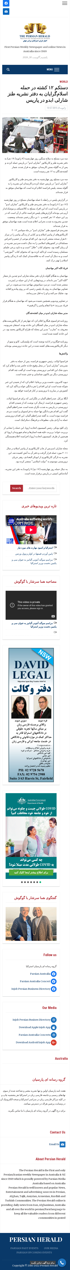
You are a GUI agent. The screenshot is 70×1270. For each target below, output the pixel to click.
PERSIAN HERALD (35, 1239)
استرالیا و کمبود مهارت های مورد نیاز (35, 547)
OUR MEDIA (51, 1248)
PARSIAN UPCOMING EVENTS (34, 1252)
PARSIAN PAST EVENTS (24, 1248)
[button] (9, 836)
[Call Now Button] (62, 1263)
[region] (31, 715)
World (64, 81)
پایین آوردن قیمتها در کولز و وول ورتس (34, 553)
